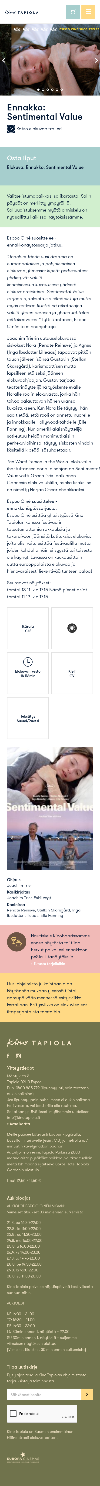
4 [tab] (52, 89)
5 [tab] (57, 89)
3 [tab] (47, 89)
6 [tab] (61, 89)
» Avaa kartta (18, 1123)
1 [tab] (38, 89)
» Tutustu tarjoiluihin (48, 963)
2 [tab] (43, 89)
